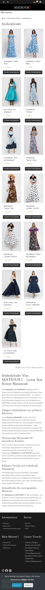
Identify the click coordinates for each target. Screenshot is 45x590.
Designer (6, 523)
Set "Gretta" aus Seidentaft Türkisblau (10, 110)
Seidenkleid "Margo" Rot (8, 207)
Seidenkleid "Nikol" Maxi (11, 62)
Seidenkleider (26, 18)
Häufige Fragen (30, 526)
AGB (26, 528)
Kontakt (27, 523)
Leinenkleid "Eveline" (30, 110)
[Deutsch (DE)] (34, 2)
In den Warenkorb (11, 72)
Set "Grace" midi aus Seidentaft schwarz (10, 351)
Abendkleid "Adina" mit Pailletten (33, 255)
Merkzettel (6, 548)
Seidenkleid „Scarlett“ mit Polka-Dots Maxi (33, 207)
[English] (37, 2)
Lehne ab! (28, 585)
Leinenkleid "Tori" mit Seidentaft (11, 159)
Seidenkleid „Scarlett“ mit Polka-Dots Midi (11, 255)
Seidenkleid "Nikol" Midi (33, 62)
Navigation (7, 12)
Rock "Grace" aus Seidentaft (10, 303)
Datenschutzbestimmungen (12, 528)
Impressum (6, 526)
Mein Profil (7, 542)
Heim (3, 18)
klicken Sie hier (28, 579)
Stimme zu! (17, 585)
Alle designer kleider (14, 18)
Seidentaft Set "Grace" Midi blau (33, 303)
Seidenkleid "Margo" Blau (31, 159)
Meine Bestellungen (9, 545)
